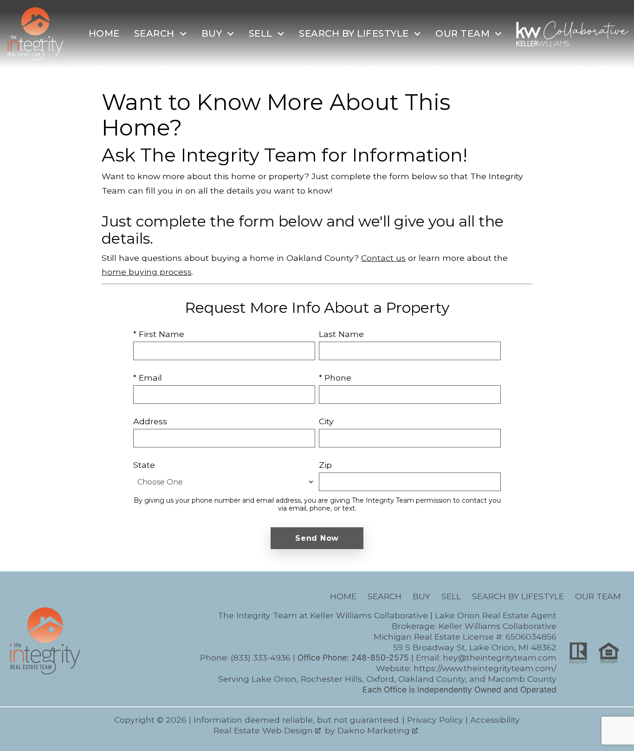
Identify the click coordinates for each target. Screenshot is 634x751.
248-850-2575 (380, 657)
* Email (147, 377)
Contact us (383, 258)
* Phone (335, 377)
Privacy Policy (435, 720)
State (144, 465)
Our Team (598, 596)
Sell (451, 596)
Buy (421, 596)
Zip (325, 465)
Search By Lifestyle (518, 596)
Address (150, 421)
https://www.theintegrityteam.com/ (485, 668)
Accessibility (495, 720)
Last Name (341, 334)
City (326, 421)
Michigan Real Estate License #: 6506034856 (465, 636)
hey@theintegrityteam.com (499, 657)
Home (104, 33)
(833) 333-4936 (261, 657)
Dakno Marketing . (378, 730)
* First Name (158, 334)
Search (384, 596)
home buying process (147, 272)
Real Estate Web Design (264, 730)
